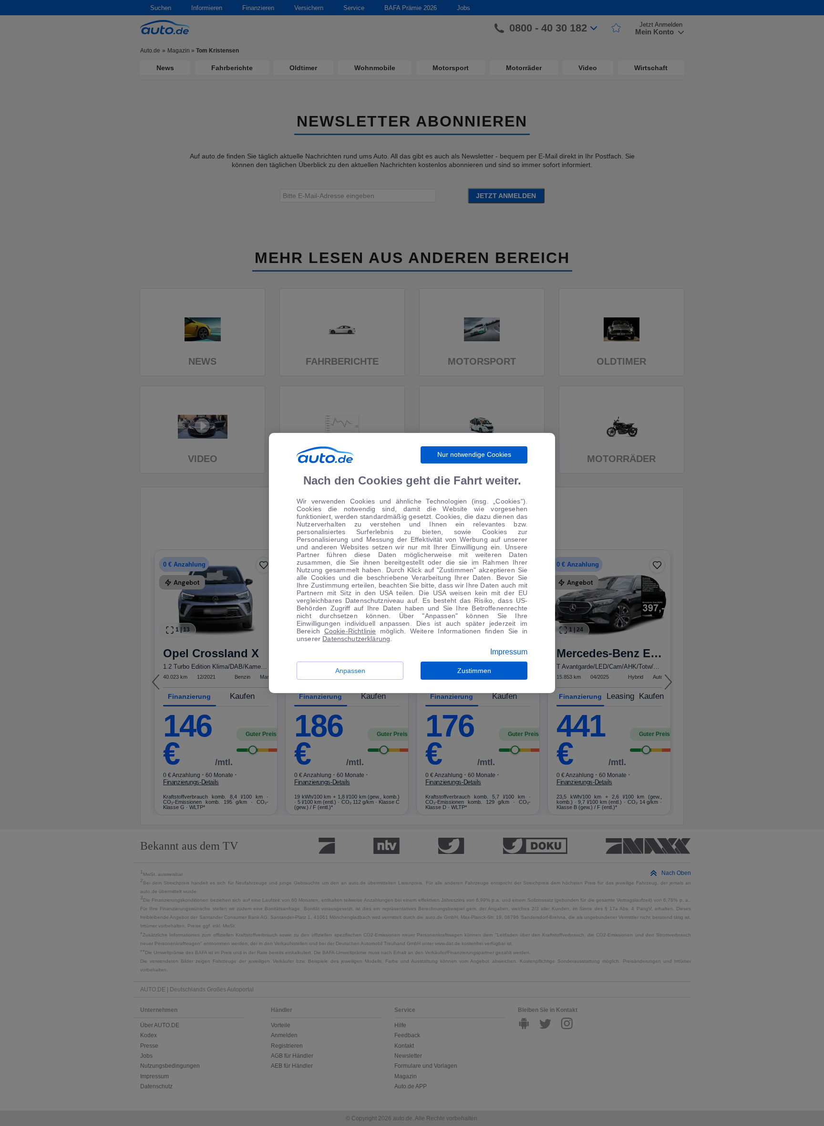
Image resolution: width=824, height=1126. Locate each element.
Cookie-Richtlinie (350, 631)
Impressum (508, 652)
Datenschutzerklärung (356, 638)
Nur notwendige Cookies (474, 454)
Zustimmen (474, 670)
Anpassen (350, 670)
